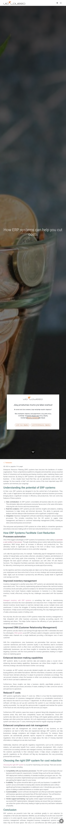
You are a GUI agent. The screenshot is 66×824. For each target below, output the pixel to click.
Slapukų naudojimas (33, 418)
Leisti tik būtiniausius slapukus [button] (41, 425)
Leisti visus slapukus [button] (22, 425)
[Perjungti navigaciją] (61, 3)
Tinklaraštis (8, 463)
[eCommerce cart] (57, 3)
